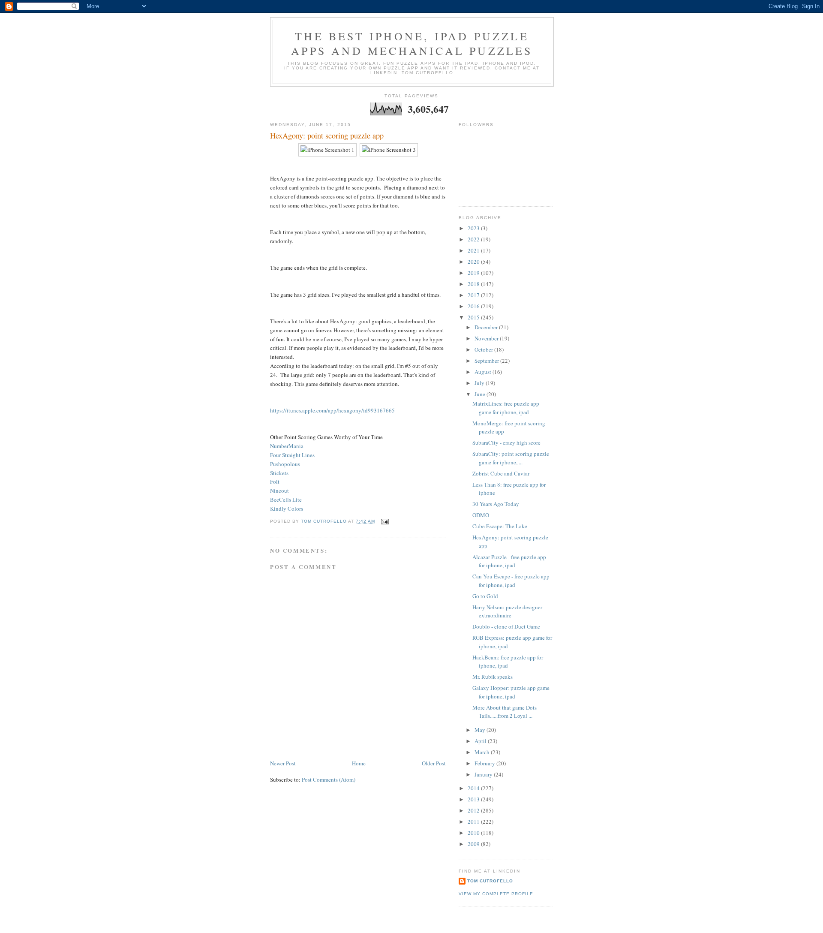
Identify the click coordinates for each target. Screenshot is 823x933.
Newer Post (283, 763)
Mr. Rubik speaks (492, 676)
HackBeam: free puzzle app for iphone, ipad (507, 661)
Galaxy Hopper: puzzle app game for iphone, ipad (511, 692)
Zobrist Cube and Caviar (500, 473)
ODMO (480, 515)
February (485, 763)
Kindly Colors (286, 508)
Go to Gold (485, 596)
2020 (474, 261)
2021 (474, 250)
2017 (474, 295)
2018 (474, 284)
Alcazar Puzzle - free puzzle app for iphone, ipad (509, 561)
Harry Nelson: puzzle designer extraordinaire (507, 611)
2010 (474, 833)
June (481, 394)
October (484, 349)
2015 (474, 317)
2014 (474, 788)
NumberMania (286, 446)
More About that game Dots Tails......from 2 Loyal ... (504, 712)
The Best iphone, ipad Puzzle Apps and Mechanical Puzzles (411, 43)
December (487, 327)
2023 (474, 228)
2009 (474, 844)
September (487, 360)
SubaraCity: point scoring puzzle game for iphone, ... (510, 458)
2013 (474, 799)
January (484, 774)
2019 (474, 273)
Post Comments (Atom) (328, 779)
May (481, 730)
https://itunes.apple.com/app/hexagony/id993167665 (332, 410)
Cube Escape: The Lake (499, 526)
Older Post (434, 763)
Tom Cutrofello (490, 881)
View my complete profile (496, 893)
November (487, 338)
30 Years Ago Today (495, 504)
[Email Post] (384, 521)
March (483, 752)
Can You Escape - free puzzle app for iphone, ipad (511, 580)
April (481, 741)
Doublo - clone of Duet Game (506, 626)
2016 (474, 306)
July (480, 383)
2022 (474, 239)
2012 (474, 810)
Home (359, 763)
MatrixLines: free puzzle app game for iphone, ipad (505, 408)
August (484, 372)
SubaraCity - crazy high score (506, 442)
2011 (474, 821)
